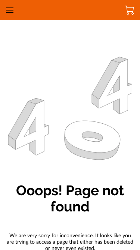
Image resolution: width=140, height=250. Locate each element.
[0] (129, 10)
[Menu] (9, 10)
